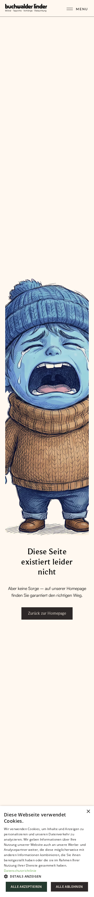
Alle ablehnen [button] (69, 886)
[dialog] (47, 851)
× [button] (88, 812)
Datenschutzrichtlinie (20, 870)
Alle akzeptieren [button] (26, 886)
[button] (47, 876)
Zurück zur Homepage (47, 613)
